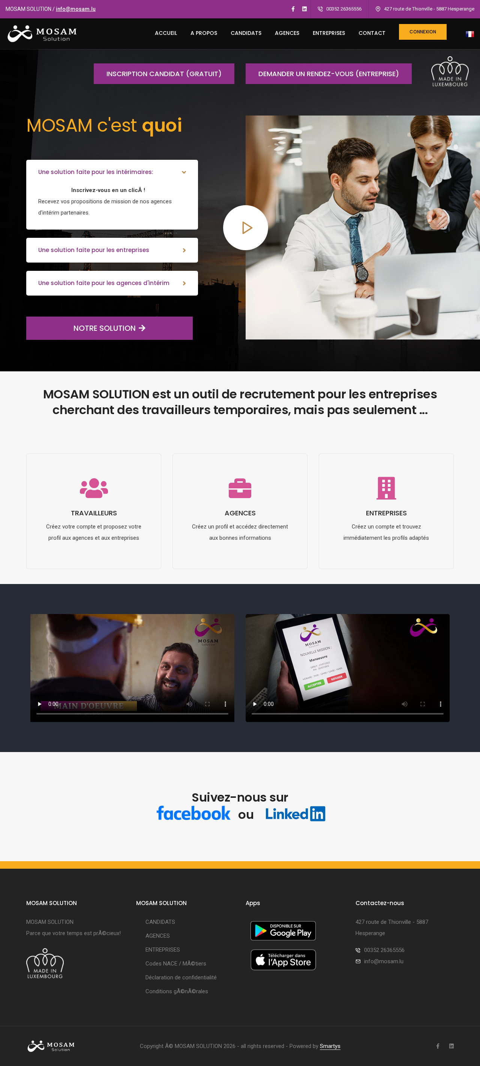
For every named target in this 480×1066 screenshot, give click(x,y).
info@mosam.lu (76, 9)
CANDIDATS (246, 33)
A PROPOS (203, 33)
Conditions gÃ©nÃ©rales (177, 991)
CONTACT (372, 33)
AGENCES (287, 33)
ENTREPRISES (329, 33)
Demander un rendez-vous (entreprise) (328, 73)
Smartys (330, 1046)
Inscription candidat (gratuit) (164, 73)
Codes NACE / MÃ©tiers (176, 963)
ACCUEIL (166, 33)
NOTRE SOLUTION (105, 328)
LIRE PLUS (94, 563)
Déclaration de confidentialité (181, 977)
